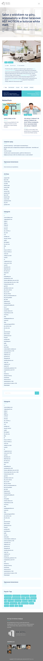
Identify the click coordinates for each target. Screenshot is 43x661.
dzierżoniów (25, 600)
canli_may (6, 253)
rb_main (5, 345)
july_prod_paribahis (8, 297)
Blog (6, 62)
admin (7, 65)
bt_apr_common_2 (8, 251)
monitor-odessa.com (8, 310)
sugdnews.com (7, 364)
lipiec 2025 (6, 195)
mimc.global (6, 308)
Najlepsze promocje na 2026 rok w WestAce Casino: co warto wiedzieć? (18, 154)
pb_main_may (7, 328)
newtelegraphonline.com (9, 318)
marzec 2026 (6, 187)
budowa (27, 598)
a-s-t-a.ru (6, 227)
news (5, 316)
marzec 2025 (6, 198)
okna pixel (26, 87)
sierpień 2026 (6, 177)
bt (4, 247)
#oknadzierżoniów (25, 595)
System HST (9, 28)
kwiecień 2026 (7, 185)
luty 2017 (6, 202)
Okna (5, 114)
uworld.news (6, 377)
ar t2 (5, 234)
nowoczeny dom (13, 603)
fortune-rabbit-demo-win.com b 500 (11, 280)
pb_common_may (7, 326)
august (5, 240)
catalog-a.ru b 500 (7, 255)
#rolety (23, 598)
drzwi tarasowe (11, 87)
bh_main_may (7, 244)
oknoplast (31, 87)
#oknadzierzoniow (16, 595)
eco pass (17, 87)
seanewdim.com (7, 352)
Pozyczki (6, 337)
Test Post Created (7, 151)
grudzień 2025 (7, 193)
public (5, 343)
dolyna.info (6, 272)
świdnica (20, 605)
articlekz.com (6, 236)
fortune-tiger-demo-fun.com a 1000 (11, 282)
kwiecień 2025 (7, 196)
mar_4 (5, 307)
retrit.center (6, 347)
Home (3, 28)
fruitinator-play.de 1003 (9, 284)
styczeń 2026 (6, 191)
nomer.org (6, 320)
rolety (16, 605)
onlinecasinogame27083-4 (9, 324)
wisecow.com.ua (7, 379)
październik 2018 (7, 200)
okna (19, 603)
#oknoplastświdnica (16, 598)
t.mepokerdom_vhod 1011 (9, 369)
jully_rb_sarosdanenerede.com (10, 295)
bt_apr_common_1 (8, 249)
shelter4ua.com (7, 354)
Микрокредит (7, 385)
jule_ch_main (6, 291)
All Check (6, 228)
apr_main (6, 232)
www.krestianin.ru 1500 (8, 381)
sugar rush (6, 362)
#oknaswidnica (33, 595)
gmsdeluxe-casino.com (8, 287)
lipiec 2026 (6, 179)
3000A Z (5, 223)
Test (5, 371)
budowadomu (33, 598)
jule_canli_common (8, 289)
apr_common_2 (7, 230)
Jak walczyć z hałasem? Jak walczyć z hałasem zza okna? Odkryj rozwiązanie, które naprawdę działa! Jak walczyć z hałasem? (31, 122)
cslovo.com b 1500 (8, 263)
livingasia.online (7, 303)
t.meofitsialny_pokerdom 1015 (10, 368)
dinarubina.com (7, 267)
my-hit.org (6, 314)
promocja (12, 605)
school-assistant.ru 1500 (9, 350)
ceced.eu (5, 257)
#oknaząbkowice (8, 598)
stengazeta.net (7, 358)
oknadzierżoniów (25, 603)
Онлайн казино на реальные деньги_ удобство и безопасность (17, 152)
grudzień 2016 (7, 204)
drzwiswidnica (10, 600)
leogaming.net (7, 301)
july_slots (6, 299)
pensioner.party (7, 331)
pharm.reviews (7, 333)
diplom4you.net (7, 268)
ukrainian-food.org (8, 375)
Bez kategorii (6, 242)
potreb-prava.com (7, 335)
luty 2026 (6, 189)
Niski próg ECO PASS (25, 75)
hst (21, 87)
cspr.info (5, 265)
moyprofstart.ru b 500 (8, 312)
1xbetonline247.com (8, 219)
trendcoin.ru (6, 373)
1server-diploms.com (8, 217)
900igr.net (6, 225)
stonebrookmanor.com (8, 360)
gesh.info (6, 286)
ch (4, 259)
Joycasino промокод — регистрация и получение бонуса (16, 145)
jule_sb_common (7, 293)
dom (5, 600)
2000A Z (5, 221)
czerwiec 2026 (7, 181)
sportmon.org (7, 356)
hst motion (7, 603)
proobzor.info (7, 339)
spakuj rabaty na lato (10, 118)
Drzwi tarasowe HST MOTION (15, 79)
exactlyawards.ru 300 (8, 278)
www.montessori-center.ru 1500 (10, 383)
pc (4, 329)
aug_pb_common (7, 238)
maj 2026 (6, 183)
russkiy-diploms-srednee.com (10, 348)
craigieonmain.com (8, 261)
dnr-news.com (7, 270)
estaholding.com (7, 276)
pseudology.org (7, 341)
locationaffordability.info (9, 305)
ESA (5, 274)
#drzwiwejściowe (8, 595)
